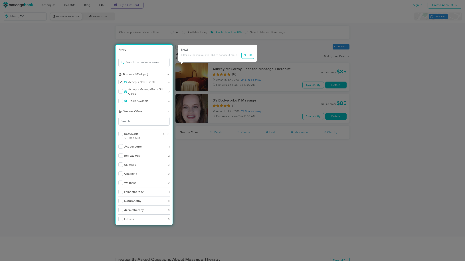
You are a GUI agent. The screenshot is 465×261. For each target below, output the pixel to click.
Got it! (248, 55)
